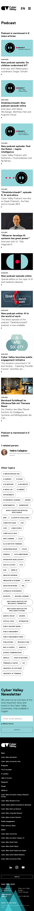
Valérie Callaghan (18, 450)
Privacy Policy (8, 724)
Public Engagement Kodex (13, 637)
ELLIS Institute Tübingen (12, 544)
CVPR (5, 528)
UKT (23, 663)
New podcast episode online (16, 276)
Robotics (22, 647)
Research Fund (23, 642)
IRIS (23, 586)
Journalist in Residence (12, 591)
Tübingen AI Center (10, 663)
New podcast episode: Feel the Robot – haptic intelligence (15, 149)
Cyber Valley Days (10, 533)
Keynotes (6, 596)
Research (4, 782)
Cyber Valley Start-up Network (11, 809)
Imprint (3, 903)
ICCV (21, 565)
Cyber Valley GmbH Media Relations (13, 855)
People (3, 786)
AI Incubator (23, 484)
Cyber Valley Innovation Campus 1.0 (12, 838)
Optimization (23, 621)
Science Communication (12, 652)
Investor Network (10, 586)
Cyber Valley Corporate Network (11, 813)
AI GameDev (7, 479)
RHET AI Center (8, 647)
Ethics (24, 549)
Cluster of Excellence (20, 517)
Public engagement (8, 821)
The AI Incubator (6, 769)
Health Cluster (9, 565)
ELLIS (20, 538)
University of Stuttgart (12, 668)
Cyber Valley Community (9, 834)
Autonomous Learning (11, 500)
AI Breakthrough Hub (11, 474)
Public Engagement (10, 631)
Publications (8, 642)
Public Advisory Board (11, 626)
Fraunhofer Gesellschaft (13, 559)
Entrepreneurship (10, 549)
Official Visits (8, 621)
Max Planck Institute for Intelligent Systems (17, 609)
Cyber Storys (16, 528)
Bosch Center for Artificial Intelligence (17, 511)
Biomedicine (23, 505)
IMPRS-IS (14, 570)
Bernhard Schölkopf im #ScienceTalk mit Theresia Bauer (15, 403)
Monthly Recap (9, 616)
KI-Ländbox (4, 774)
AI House (19, 479)
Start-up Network (21, 658)
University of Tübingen (12, 673)
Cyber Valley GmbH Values (9, 846)
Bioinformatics (9, 505)
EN (23, 8)
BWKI (5, 517)
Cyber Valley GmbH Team (9, 842)
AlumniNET (21, 489)
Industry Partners (10, 575)
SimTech (6, 658)
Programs (4, 765)
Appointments (8, 495)
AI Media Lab (7, 489)
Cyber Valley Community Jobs (10, 761)
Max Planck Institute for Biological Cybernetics (17, 602)
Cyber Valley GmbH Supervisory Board (13, 850)
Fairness (6, 554)
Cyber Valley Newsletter (9, 757)
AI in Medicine (8, 484)
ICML (5, 570)
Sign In (17, 876)
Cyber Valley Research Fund (10, 801)
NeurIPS (22, 616)
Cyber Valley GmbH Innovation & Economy (16, 805)
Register (17, 730)
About (3, 829)
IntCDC (27, 580)
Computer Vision (9, 523)
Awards (28, 500)
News (3, 753)
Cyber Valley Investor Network (11, 817)
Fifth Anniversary (21, 554)
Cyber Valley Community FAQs (11, 859)
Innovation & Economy (11, 580)
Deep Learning (8, 538)
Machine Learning (22, 596)
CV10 (22, 523)
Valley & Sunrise (6, 778)
